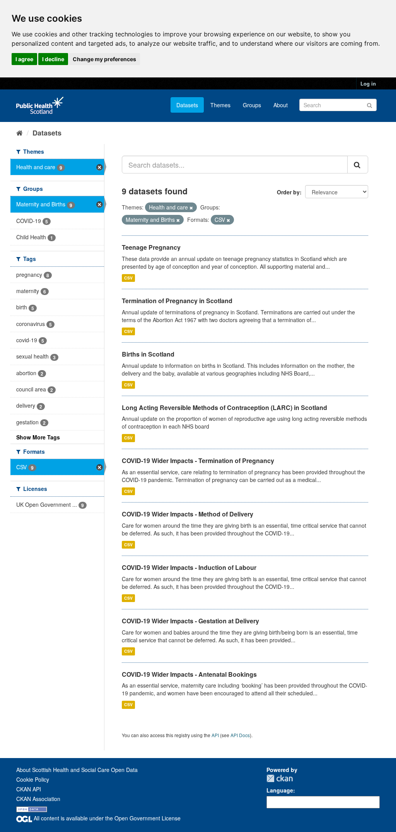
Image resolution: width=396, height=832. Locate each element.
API (215, 735)
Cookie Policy (32, 779)
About (280, 105)
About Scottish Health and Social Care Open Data (77, 770)
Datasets (187, 105)
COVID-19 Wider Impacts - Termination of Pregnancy (198, 460)
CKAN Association (38, 799)
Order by (288, 192)
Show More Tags (38, 437)
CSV (128, 278)
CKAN (279, 778)
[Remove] (191, 207)
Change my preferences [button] (104, 59)
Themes (220, 105)
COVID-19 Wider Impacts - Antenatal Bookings (189, 674)
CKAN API (28, 789)
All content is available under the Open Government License (106, 818)
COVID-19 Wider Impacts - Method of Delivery (187, 513)
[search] (357, 164)
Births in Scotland (148, 354)
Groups (252, 105)
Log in (368, 83)
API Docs (240, 735)
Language (279, 790)
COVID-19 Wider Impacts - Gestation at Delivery (190, 620)
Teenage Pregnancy (151, 247)
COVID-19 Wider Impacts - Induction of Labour (189, 567)
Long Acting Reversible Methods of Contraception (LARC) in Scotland (224, 407)
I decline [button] (53, 59)
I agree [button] (24, 59)
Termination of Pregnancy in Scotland (177, 300)
